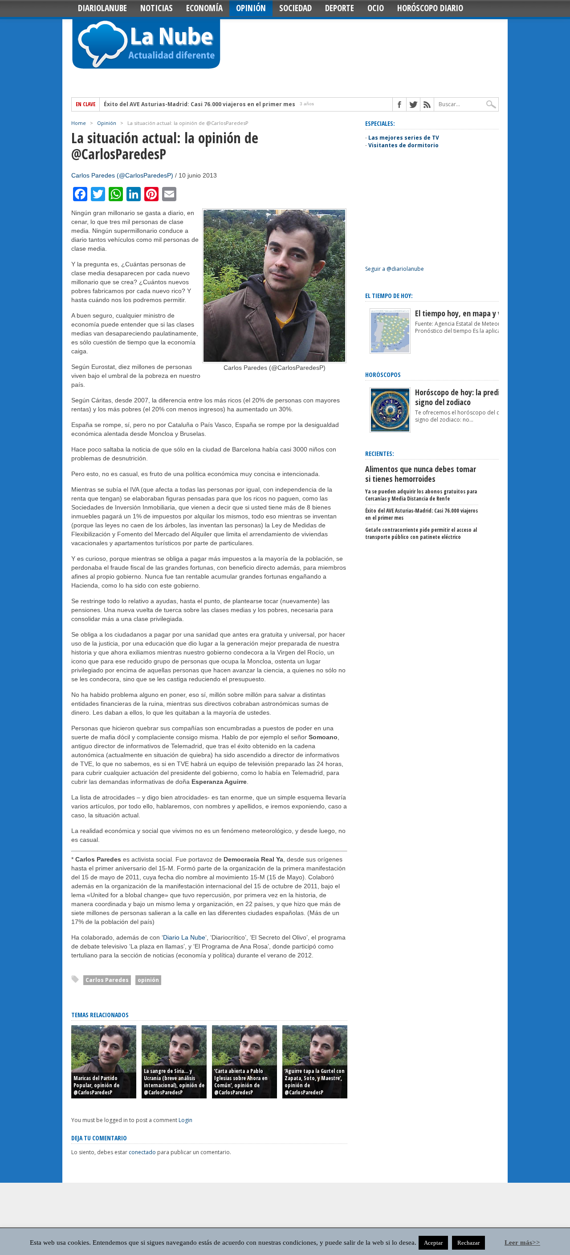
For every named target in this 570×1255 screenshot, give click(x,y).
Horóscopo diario (430, 8)
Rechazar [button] (468, 1242)
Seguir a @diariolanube (394, 269)
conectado (142, 1152)
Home (78, 123)
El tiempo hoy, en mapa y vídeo (465, 313)
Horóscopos (383, 374)
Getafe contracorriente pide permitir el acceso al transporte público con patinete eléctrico (421, 533)
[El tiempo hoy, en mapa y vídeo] (390, 352)
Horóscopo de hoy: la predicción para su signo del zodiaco (478, 397)
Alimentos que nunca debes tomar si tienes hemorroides (420, 474)
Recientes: (379, 453)
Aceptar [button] (433, 1242)
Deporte (339, 8)
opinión (148, 980)
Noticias (156, 8)
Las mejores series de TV (403, 137)
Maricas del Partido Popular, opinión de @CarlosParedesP (96, 1085)
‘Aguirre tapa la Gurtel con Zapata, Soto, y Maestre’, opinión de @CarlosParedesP (315, 1081)
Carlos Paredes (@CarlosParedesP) (122, 175)
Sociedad (295, 8)
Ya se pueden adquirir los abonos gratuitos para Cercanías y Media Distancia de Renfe (421, 495)
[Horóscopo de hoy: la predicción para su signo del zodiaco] (390, 431)
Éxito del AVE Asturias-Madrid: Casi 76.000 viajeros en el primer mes (199, 104)
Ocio (375, 8)
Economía (204, 8)
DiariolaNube (102, 8)
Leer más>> (522, 1242)
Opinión (251, 8)
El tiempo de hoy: (389, 295)
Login (185, 1120)
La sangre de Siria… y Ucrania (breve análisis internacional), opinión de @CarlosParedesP (174, 1081)
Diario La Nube (184, 937)
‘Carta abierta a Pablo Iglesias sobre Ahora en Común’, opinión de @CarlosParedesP (241, 1081)
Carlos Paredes (107, 980)
